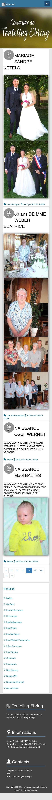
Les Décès (11, 627)
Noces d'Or (11, 675)
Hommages (11, 616)
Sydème (10, 604)
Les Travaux (12, 651)
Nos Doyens (12, 669)
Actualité (9, 589)
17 (7, 575)
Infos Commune (14, 645)
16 (42, 570)
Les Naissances (14, 621)
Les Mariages (13, 204)
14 (30, 570)
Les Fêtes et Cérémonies (18, 639)
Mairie (9, 459)
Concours (11, 657)
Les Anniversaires (15, 415)
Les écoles (11, 663)
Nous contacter (31, 789)
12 (18, 570)
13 (24, 570)
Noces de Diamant (15, 681)
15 (36, 570)
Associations (12, 687)
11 (12, 570)
